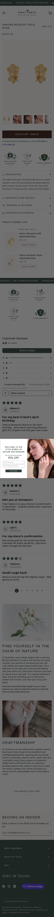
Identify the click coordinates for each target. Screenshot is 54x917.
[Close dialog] (53, 440)
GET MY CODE (13, 471)
